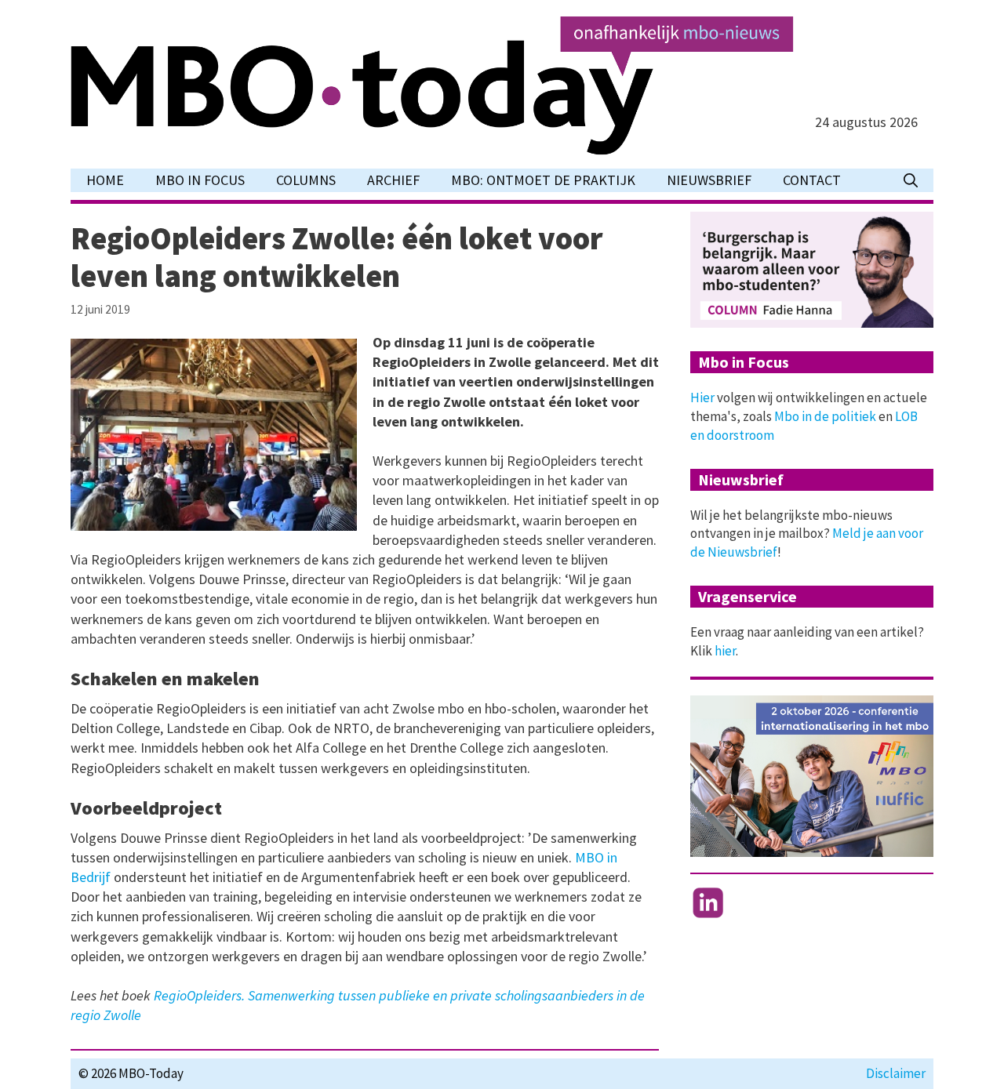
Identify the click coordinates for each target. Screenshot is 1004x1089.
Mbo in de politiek (825, 416)
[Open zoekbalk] (910, 180)
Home (105, 180)
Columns (306, 180)
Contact (812, 180)
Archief (393, 180)
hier (725, 650)
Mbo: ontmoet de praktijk (543, 180)
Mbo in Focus (200, 180)
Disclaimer (896, 1073)
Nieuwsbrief (709, 180)
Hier (702, 397)
